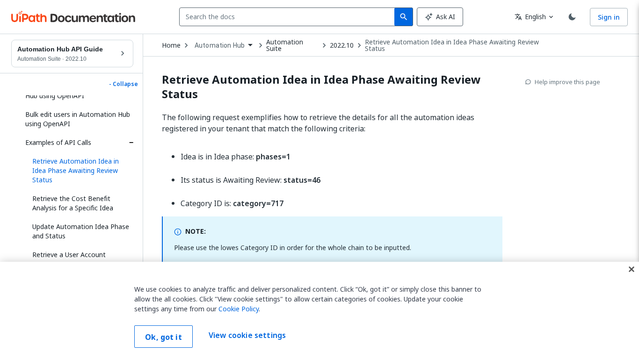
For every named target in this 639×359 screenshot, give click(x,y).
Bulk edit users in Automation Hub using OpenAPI (77, 119)
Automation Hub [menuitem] (220, 45)
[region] (319, 310)
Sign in (609, 17)
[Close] (631, 269)
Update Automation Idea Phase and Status (80, 231)
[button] (79, 170)
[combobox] (288, 16)
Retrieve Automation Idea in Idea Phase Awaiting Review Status (452, 45)
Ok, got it (163, 337)
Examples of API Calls (58, 142)
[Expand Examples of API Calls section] (131, 142)
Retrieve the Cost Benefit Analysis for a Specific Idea (72, 203)
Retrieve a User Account (69, 254)
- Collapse (123, 84)
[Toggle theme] (572, 16)
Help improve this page (567, 81)
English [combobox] (530, 17)
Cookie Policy (238, 309)
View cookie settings (247, 335)
